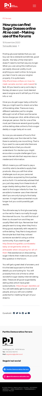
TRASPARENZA (29, 389)
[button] (34, 6)
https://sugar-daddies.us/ (27, 286)
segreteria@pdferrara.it (14, 354)
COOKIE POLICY (8, 390)
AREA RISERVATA (17, 389)
